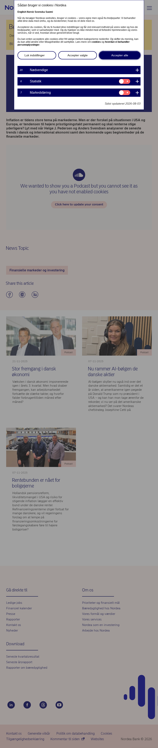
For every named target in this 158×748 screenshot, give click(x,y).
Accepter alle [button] (119, 55)
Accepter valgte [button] (77, 55)
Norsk (30, 11)
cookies (96, 41)
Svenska (40, 11)
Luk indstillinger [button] (34, 55)
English (21, 11)
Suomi (49, 11)
